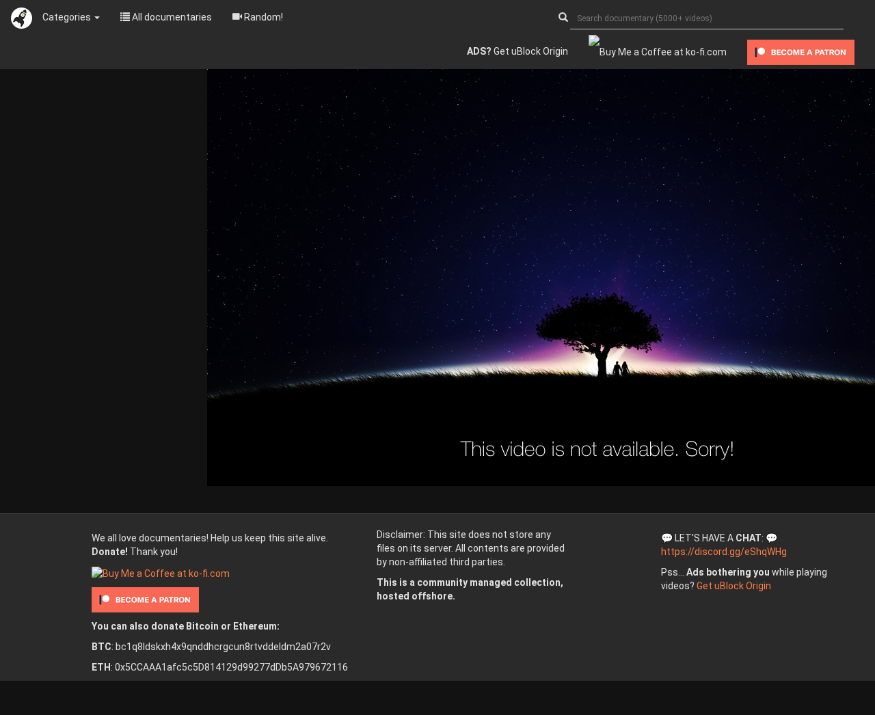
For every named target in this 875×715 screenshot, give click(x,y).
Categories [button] (67, 17)
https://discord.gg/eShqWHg (724, 551)
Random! (262, 17)
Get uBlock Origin (517, 51)
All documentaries (171, 17)
